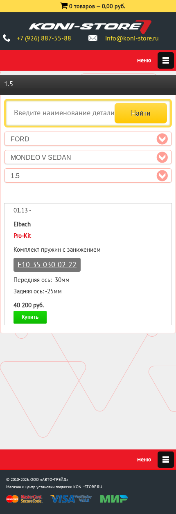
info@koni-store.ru (132, 38)
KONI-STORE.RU (87, 486)
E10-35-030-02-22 (47, 264)
